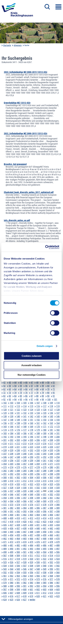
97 (32, 399)
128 (58, 409)
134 (38, 413)
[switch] (54, 312)
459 (44, 535)
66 (26, 389)
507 (5, 555)
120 (5, 409)
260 (38, 460)
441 (44, 528)
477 (44, 542)
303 (24, 477)
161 (38, 423)
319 (11, 484)
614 (58, 593)
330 (24, 487)
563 (18, 576)
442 (51, 528)
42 (4, 382)
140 (18, 416)
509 (18, 555)
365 (18, 501)
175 (11, 430)
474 (24, 542)
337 (11, 491)
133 (31, 413)
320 (18, 484)
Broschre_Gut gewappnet (15, 164)
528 (24, 562)
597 (5, 589)
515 (58, 555)
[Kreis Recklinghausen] (17, 11)
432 (44, 525)
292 (11, 474)
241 (31, 453)
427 (11, 525)
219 (5, 447)
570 (5, 579)
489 (5, 548)
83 (10, 396)
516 (5, 559)
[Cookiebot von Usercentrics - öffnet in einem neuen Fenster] (45, 247)
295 (31, 474)
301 (11, 477)
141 (24, 416)
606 (5, 593)
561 (5, 576)
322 (31, 484)
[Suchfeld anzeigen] (47, 7)
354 (5, 498)
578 (58, 579)
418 (11, 521)
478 (51, 542)
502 (31, 552)
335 (58, 487)
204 (24, 440)
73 (10, 392)
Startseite (7, 45)
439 (31, 528)
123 (24, 409)
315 (44, 481)
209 (58, 440)
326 (58, 484)
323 (38, 484)
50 (48, 382)
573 (24, 579)
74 (15, 392)
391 (11, 511)
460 (51, 535)
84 (15, 396)
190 (51, 433)
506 (58, 552)
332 (38, 487)
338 (18, 491)
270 (44, 464)
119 (58, 406)
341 (38, 491)
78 (37, 392)
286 (31, 470)
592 (31, 586)
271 (51, 464)
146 (58, 416)
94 (15, 399)
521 (38, 559)
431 (38, 525)
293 (18, 474)
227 (58, 447)
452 (58, 531)
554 (18, 572)
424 (51, 521)
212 (18, 443)
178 (31, 430)
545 (18, 569)
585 (44, 582)
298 (51, 474)
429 (24, 525)
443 (58, 528)
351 (44, 494)
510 (24, 555)
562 (11, 576)
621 (44, 596)
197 (38, 436)
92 (4, 399)
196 (31, 436)
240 (24, 453)
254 (58, 457)
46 (26, 382)
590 (18, 586)
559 (51, 572)
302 (18, 477)
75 (21, 392)
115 (31, 406)
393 (24, 511)
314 (38, 481)
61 (54, 386)
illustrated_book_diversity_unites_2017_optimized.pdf (29, 192)
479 (58, 542)
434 (58, 525)
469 (51, 538)
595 (51, 586)
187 (31, 433)
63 (10, 389)
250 (31, 457)
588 (5, 586)
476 (38, 542)
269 (38, 464)
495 (44, 548)
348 (24, 494)
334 (51, 487)
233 (38, 450)
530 (38, 562)
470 (58, 538)
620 (38, 596)
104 (18, 403)
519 (24, 559)
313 (31, 481)
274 (11, 467)
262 (51, 460)
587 (58, 582)
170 (38, 426)
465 (24, 538)
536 (18, 565)
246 (5, 457)
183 (5, 433)
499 (11, 552)
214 (31, 443)
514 (51, 555)
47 (32, 382)
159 (24, 423)
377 (38, 504)
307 (51, 477)
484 (31, 545)
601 (31, 589)
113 (18, 406)
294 (24, 474)
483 (24, 545)
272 (58, 464)
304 (31, 477)
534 (5, 565)
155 (58, 419)
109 (51, 403)
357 (24, 498)
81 (54, 392)
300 (5, 477)
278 (38, 467)
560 (58, 572)
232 (31, 450)
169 (31, 426)
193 (11, 436)
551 (58, 569)
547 (31, 569)
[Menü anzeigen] (58, 6)
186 (24, 433)
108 (44, 403)
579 (5, 582)
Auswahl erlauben (31, 365)
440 (38, 528)
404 (38, 514)
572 (18, 579)
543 (5, 569)
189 (44, 433)
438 (24, 528)
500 (18, 552)
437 (18, 528)
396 (44, 511)
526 (11, 562)
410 (18, 518)
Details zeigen (45, 346)
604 (51, 589)
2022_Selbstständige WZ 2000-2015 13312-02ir (25, 72)
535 (11, 565)
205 (31, 440)
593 (38, 586)
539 (38, 565)
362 (58, 498)
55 (21, 386)
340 (31, 491)
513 (44, 555)
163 (51, 423)
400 (11, 514)
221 (18, 447)
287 (38, 470)
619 (31, 596)
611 (38, 593)
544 (11, 569)
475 (31, 542)
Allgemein (18, 45)
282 (5, 470)
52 (4, 386)
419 (18, 521)
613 (51, 593)
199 (51, 436)
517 (11, 559)
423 (44, 521)
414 (44, 518)
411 (24, 518)
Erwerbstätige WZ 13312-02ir (17, 102)
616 (11, 596)
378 (44, 504)
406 (51, 514)
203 (18, 440)
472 (11, 542)
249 (24, 457)
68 (37, 389)
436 (11, 528)
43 (10, 382)
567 (44, 576)
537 (24, 565)
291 (5, 474)
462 (5, 538)
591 (24, 586)
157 (11, 423)
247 (11, 457)
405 (44, 514)
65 (21, 389)
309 (5, 481)
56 (26, 386)
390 (5, 511)
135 (44, 413)
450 (44, 531)
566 (38, 576)
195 (24, 436)
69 (43, 389)
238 (11, 453)
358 (31, 498)
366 (24, 501)
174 (5, 430)
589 (11, 586)
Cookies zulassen (32, 355)
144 (44, 416)
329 (18, 487)
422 (38, 521)
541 (51, 565)
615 (5, 596)
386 (38, 508)
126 (44, 409)
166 (11, 426)
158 (18, 423)
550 (51, 569)
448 (31, 531)
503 (38, 552)
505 (51, 552)
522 (44, 559)
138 (5, 416)
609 (24, 593)
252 (44, 457)
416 (58, 518)
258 (24, 460)
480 (5, 545)
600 (24, 589)
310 (11, 481)
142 (31, 416)
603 (44, 589)
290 (58, 470)
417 (5, 521)
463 (11, 538)
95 (21, 399)
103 (11, 403)
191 (58, 433)
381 (5, 508)
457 (31, 535)
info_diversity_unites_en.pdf (17, 220)
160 (31, 423)
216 (44, 443)
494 (38, 548)
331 (31, 487)
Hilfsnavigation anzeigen (20, 619)
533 (58, 562)
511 (31, 555)
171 (44, 426)
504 (44, 552)
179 (38, 430)
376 (31, 504)
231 (24, 450)
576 (44, 579)
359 (38, 498)
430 (31, 525)
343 (51, 491)
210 (5, 443)
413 (38, 518)
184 (11, 433)
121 (11, 409)
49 (43, 382)
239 (18, 453)
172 (51, 426)
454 (11, 535)
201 (5, 440)
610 (31, 593)
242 (38, 453)
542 (58, 565)
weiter (32, 599)
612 (44, 593)
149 (18, 419)
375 (24, 504)
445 (11, 531)
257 (18, 460)
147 (5, 419)
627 (24, 599)
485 (38, 545)
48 (37, 382)
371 (58, 501)
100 (49, 399)
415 (51, 518)
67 (32, 389)
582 (24, 582)
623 (58, 596)
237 (5, 453)
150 (24, 419)
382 (11, 508)
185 (18, 433)
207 (44, 440)
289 (51, 470)
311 (18, 481)
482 (18, 545)
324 (44, 484)
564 (24, 576)
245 (58, 453)
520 (31, 559)
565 (31, 576)
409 (11, 518)
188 (38, 433)
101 (55, 399)
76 (26, 392)
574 (31, 579)
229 (11, 450)
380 (58, 504)
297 (44, 474)
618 (24, 596)
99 (43, 399)
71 (54, 389)
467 (38, 538)
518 (18, 559)
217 (51, 443)
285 (24, 470)
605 (58, 589)
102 (5, 403)
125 (38, 409)
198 (44, 436)
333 (44, 487)
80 (48, 392)
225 (44, 447)
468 (44, 538)
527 (18, 562)
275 (18, 467)
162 (44, 423)
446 (18, 531)
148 (11, 419)
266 (18, 464)
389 (58, 508)
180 (44, 430)
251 (38, 457)
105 (24, 403)
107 (38, 403)
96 (26, 399)
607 (11, 593)
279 (44, 467)
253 (51, 457)
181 (51, 430)
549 (44, 569)
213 (24, 443)
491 (18, 548)
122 (18, 409)
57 (32, 386)
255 (5, 460)
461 (58, 535)
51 (54, 382)
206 (38, 440)
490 (11, 548)
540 (44, 565)
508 (11, 555)
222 (24, 447)
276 (24, 467)
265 (11, 464)
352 (51, 494)
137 (58, 413)
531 (44, 562)
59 (43, 386)
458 (38, 535)
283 (11, 470)
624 (5, 599)
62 (4, 389)
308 (58, 477)
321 (24, 484)
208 (51, 440)
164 (58, 423)
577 (51, 579)
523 (51, 559)
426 (5, 525)
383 (18, 508)
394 (31, 511)
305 (38, 477)
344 (58, 491)
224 (38, 447)
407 (58, 514)
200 (58, 436)
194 (18, 436)
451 (51, 531)
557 (38, 572)
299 (58, 474)
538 (31, 565)
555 (24, 572)
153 (44, 419)
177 (24, 430)
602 (38, 589)
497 (58, 548)
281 (58, 467)
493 (31, 548)
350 (38, 494)
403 (31, 514)
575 (38, 579)
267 (24, 464)
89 (43, 396)
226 (51, 447)
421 (31, 521)
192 (5, 436)
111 (5, 406)
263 (58, 460)
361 (51, 498)
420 (24, 521)
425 (58, 521)
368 (38, 501)
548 (38, 569)
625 (11, 599)
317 (58, 481)
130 (11, 413)
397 (51, 511)
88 (37, 396)
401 (18, 514)
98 (37, 399)
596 (58, 586)
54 (15, 386)
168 (24, 426)
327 (5, 487)
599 (18, 589)
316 (51, 481)
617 (18, 596)
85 (21, 396)
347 (18, 494)
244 (51, 453)
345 (5, 494)
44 (15, 382)
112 (11, 406)
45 (21, 382)
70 (48, 389)
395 (38, 511)
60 (48, 386)
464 (18, 538)
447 (24, 531)
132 (24, 413)
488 (58, 545)
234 (44, 450)
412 (31, 518)
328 (11, 487)
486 (44, 545)
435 (5, 528)
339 (24, 491)
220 (11, 447)
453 (5, 535)
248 (18, 457)
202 (11, 440)
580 (11, 582)
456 (24, 535)
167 (18, 426)
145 (51, 416)
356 (18, 498)
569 (58, 576)
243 (44, 453)
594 (44, 586)
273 (5, 467)
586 (51, 582)
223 (31, 447)
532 (51, 562)
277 (31, 467)
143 (38, 416)
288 (44, 470)
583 (31, 582)
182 (58, 430)
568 (51, 576)
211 (11, 443)
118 (51, 406)
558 (44, 572)
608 (18, 593)
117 (44, 406)
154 (51, 419)
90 (48, 396)
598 (11, 589)
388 (51, 508)
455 (18, 535)
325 (51, 484)
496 (51, 548)
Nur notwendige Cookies (32, 374)
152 (38, 419)
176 (18, 430)
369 (44, 501)
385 (31, 508)
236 (58, 450)
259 (31, 460)
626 (18, 599)
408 (5, 518)
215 (38, 443)
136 (51, 413)
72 (4, 392)
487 (51, 545)
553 (11, 572)
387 (44, 508)
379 (51, 504)
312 (24, 481)
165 (5, 426)
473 (18, 542)
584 (38, 582)
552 (5, 572)
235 (51, 450)
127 (51, 409)
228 (5, 450)
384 (24, 508)
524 (58, 559)
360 (44, 498)
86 (26, 396)
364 (11, 501)
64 (15, 389)
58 (37, 386)
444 (5, 531)
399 (5, 514)
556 (31, 572)
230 (18, 450)
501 (24, 552)
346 (11, 494)
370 (51, 501)
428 (18, 525)
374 (18, 504)
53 (10, 386)
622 (51, 596)
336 (5, 491)
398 (58, 511)
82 (4, 396)
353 (58, 494)
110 (58, 403)
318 (5, 484)
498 (5, 552)
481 (11, 545)
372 (5, 504)
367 (31, 501)
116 (38, 406)
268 (31, 464)
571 (11, 579)
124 (31, 409)
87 (32, 396)
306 (44, 477)
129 (5, 413)
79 (43, 392)
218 (58, 443)
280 (51, 467)
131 (18, 413)
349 (31, 494)
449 (38, 531)
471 (5, 542)
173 (58, 426)
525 (5, 562)
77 (32, 392)
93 (10, 399)
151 (31, 419)
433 (51, 525)
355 (11, 498)
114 (24, 406)
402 (24, 514)
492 (24, 548)
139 (11, 416)
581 (18, 582)
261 (44, 460)
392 (18, 511)
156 (5, 423)
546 (24, 569)
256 (11, 460)
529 (31, 562)
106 (31, 403)
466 (31, 538)
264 (5, 464)
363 (5, 501)
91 (54, 396)
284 (18, 470)
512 (38, 555)
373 (11, 504)
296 (38, 474)
